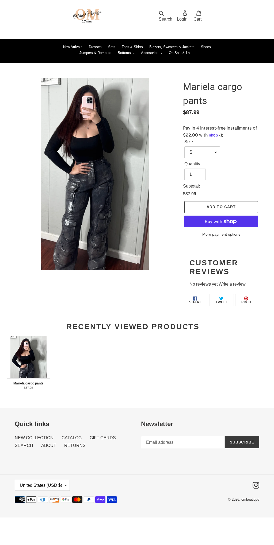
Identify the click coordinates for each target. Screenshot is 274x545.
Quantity (192, 164)
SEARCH (24, 445)
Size (188, 141)
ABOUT (48, 445)
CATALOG (72, 437)
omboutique (250, 499)
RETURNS (75, 445)
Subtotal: (191, 186)
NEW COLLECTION (34, 437)
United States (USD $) (41, 485)
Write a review (232, 284)
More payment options (221, 234)
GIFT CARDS (103, 437)
